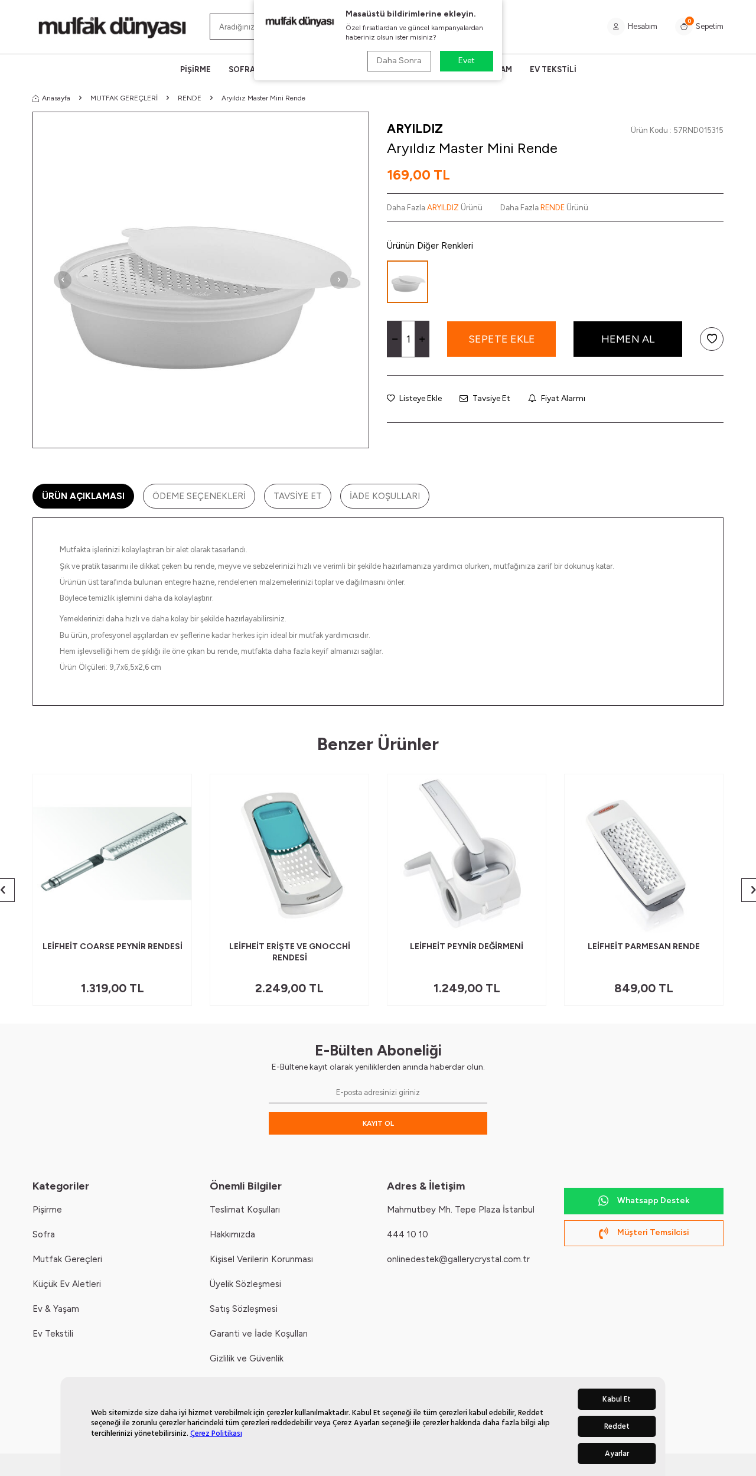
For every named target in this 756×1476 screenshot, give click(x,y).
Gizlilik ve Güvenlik (247, 1358)
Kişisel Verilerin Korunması (261, 1259)
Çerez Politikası (216, 1433)
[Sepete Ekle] (174, 919)
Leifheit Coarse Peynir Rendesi (113, 946)
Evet (466, 61)
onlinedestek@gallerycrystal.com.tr (458, 1259)
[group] (201, 280)
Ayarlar (617, 1453)
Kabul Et (616, 1399)
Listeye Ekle (419, 398)
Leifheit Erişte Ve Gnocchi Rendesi (289, 952)
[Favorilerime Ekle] (154, 919)
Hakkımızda (232, 1234)
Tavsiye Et (490, 398)
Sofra (43, 1234)
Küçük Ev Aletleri (66, 1284)
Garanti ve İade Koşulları (259, 1333)
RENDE (189, 98)
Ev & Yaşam (55, 1309)
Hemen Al (627, 339)
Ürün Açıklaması (83, 496)
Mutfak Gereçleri (67, 1259)
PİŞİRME (195, 69)
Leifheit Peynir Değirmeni (466, 946)
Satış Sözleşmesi (244, 1309)
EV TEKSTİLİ (553, 69)
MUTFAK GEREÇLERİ (124, 98)
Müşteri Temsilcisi (653, 1232)
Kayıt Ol (378, 1123)
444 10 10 (407, 1234)
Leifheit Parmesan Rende (644, 946)
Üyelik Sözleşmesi (245, 1284)
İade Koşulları (385, 496)
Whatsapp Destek (653, 1200)
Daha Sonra (399, 61)
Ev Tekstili (52, 1333)
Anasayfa (56, 98)
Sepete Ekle (501, 339)
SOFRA (242, 69)
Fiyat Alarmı (562, 398)
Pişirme (47, 1209)
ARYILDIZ (415, 128)
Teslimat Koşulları (245, 1209)
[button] (62, 280)
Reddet (617, 1426)
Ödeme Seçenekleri (199, 496)
